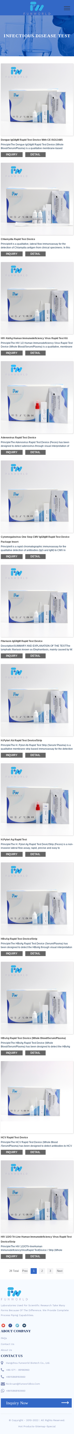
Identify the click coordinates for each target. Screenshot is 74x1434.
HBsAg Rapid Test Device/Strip (19, 938)
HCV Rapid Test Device (14, 1137)
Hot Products (26, 1426)
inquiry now (17, 1403)
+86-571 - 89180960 (17, 1369)
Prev (25, 1270)
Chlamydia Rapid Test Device (18, 239)
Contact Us (7, 1344)
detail (35, 154)
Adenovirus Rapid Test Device (18, 437)
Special (51, 1426)
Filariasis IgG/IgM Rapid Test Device (22, 641)
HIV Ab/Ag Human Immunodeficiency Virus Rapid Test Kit (34, 338)
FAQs (4, 1338)
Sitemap (40, 1426)
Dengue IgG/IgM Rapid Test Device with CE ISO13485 (32, 139)
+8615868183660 (15, 1376)
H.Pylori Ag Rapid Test (14, 839)
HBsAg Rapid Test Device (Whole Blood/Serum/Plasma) (33, 1038)
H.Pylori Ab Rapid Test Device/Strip (21, 740)
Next (59, 1270)
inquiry (12, 154)
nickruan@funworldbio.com (23, 1383)
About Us (6, 1350)
